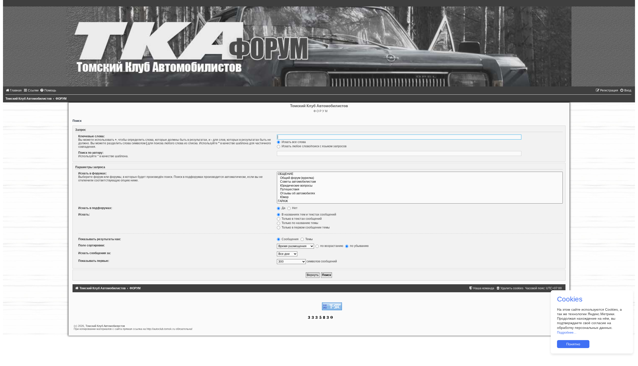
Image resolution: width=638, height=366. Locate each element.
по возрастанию (331, 246)
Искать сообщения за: (94, 253)
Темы (309, 239)
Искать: (84, 214)
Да (283, 208)
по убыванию (359, 246)
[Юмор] (419, 197)
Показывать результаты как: (99, 239)
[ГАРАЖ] (419, 201)
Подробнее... (566, 332)
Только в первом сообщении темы (305, 227)
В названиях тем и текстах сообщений (308, 214)
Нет (294, 208)
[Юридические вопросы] (419, 186)
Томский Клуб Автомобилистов (105, 325)
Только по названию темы (299, 223)
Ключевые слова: (91, 136)
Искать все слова (293, 142)
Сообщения (290, 239)
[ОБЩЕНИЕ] (419, 174)
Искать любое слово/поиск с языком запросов (313, 146)
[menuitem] (13, 90)
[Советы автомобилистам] (419, 182)
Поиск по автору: (90, 152)
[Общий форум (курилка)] (419, 178)
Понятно (573, 344)
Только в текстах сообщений (301, 218)
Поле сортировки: (91, 245)
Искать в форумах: (92, 173)
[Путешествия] (419, 190)
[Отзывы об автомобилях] (419, 194)
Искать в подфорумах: (95, 208)
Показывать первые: (93, 261)
